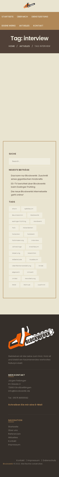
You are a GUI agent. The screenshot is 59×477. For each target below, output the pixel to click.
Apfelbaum (28, 209)
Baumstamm (17, 215)
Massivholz (32, 253)
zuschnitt (41, 285)
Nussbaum (34, 259)
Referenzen (14, 433)
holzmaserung (18, 240)
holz (13, 228)
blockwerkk (34, 215)
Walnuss (27, 285)
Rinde (41, 266)
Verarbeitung (30, 278)
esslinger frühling (19, 221)
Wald (14, 285)
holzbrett (31, 234)
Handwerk (38, 221)
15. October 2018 (21, 107)
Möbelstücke (17, 259)
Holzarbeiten (28, 228)
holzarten (16, 234)
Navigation (15, 420)
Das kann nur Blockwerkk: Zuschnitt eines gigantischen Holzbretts (29, 177)
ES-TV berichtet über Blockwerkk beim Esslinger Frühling (29, 102)
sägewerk (16, 272)
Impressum (14, 444)
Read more (29, 124)
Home (12, 46)
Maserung (16, 253)
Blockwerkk (8, 463)
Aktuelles (25, 46)
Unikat (14, 278)
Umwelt (30, 272)
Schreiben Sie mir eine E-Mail (25, 404)
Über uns (13, 430)
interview (35, 240)
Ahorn (14, 209)
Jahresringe (17, 247)
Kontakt (12, 441)
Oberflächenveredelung (21, 266)
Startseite (13, 426)
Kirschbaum (34, 247)
